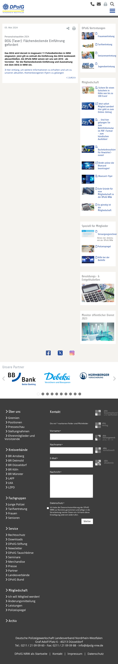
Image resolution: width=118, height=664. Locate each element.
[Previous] (3, 378)
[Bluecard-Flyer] (88, 179)
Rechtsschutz (16, 535)
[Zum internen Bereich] (104, 4)
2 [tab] (42, 394)
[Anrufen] (91, 4)
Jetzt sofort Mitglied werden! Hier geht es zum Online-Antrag (106, 107)
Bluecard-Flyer (105, 176)
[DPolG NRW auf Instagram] (70, 353)
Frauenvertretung (106, 36)
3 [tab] (47, 394)
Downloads (15, 539)
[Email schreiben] (97, 4)
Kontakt (57, 654)
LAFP (11, 478)
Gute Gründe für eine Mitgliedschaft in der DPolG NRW (105, 192)
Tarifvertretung (104, 44)
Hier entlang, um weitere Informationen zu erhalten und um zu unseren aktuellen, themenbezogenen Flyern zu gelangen (38, 71)
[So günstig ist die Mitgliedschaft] (88, 207)
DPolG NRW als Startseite (31, 654)
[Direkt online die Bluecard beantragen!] (88, 165)
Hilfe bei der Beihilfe (103, 259)
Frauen (12, 513)
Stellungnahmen (18, 431)
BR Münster (15, 474)
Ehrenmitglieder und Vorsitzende (20, 437)
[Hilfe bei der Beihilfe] (88, 259)
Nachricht (55, 471)
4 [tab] (52, 394)
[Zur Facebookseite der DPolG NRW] (47, 353)
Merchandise (16, 561)
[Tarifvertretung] (88, 45)
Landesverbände (19, 575)
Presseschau (16, 426)
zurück (72, 77)
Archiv (13, 621)
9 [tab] (75, 394)
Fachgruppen (17, 498)
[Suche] (111, 4)
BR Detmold (16, 460)
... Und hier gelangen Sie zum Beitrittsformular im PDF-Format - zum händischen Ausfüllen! (106, 129)
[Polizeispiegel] (88, 248)
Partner (13, 570)
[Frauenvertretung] (88, 35)
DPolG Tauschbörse (20, 552)
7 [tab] (66, 394)
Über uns (14, 411)
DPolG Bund (16, 579)
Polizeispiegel (104, 246)
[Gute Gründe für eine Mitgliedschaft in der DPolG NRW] (88, 191)
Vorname (55, 430)
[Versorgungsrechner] (88, 233)
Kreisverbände (18, 450)
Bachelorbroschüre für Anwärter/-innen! (107, 152)
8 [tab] (70, 394)
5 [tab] (56, 394)
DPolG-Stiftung (17, 543)
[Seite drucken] (73, 28)
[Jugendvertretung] (88, 66)
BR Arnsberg (16, 456)
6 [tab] (61, 394)
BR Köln (13, 469)
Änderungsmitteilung (21, 601)
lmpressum (75, 654)
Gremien (13, 418)
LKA (10, 482)
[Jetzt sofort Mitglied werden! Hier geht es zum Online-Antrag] (88, 106)
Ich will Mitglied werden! (24, 596)
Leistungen (15, 605)
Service (13, 528)
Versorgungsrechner (107, 234)
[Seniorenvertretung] (88, 55)
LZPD (11, 487)
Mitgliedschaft (18, 590)
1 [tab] (38, 394)
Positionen (15, 422)
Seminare (14, 557)
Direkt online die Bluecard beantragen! (106, 165)
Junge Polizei (16, 504)
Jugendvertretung (106, 66)
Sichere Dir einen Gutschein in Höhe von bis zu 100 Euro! (106, 91)
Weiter (87, 521)
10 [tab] (79, 394)
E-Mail (54, 458)
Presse (12, 566)
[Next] (114, 378)
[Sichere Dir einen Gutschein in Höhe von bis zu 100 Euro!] (88, 90)
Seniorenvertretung (107, 55)
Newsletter (15, 548)
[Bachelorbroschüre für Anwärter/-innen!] (88, 149)
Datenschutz (57, 503)
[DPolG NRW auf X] (59, 353)
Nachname (56, 444)
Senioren (14, 517)
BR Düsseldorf (17, 465)
